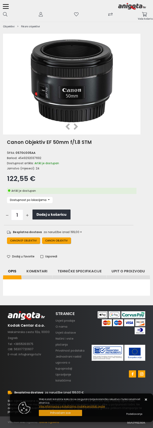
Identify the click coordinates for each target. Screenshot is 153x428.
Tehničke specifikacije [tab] (79, 271)
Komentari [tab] (37, 271)
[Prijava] (41, 14)
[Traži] (5, 14)
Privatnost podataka (70, 351)
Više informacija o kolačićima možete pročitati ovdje (72, 406)
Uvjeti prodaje (65, 321)
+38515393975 (23, 344)
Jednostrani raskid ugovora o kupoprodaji (68, 363)
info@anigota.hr (30, 354)
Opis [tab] (12, 271)
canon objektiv (56, 240)
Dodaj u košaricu (51, 214)
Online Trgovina (49, 422)
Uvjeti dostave (66, 333)
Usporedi (51, 256)
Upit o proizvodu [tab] (128, 271)
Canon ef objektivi (23, 240)
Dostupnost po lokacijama (28, 200)
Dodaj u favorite (23, 256)
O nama (61, 327)
